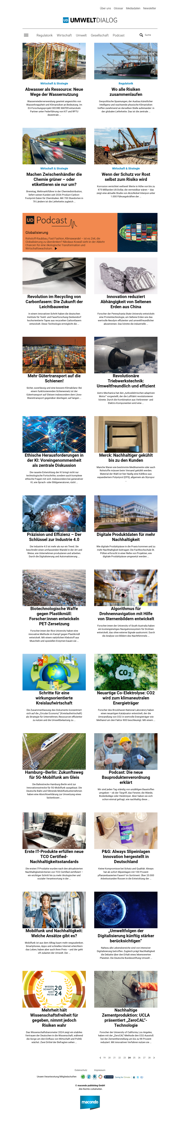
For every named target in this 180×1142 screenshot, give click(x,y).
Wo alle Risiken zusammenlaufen (126, 92)
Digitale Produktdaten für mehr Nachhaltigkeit (126, 537)
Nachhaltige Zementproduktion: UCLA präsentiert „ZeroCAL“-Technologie (126, 1018)
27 (144, 1057)
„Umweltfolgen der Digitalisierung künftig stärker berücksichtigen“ (126, 935)
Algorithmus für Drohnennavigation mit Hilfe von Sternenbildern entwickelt (126, 613)
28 (149, 1057)
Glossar (118, 8)
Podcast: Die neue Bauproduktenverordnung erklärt (126, 777)
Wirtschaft (64, 35)
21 (114, 1057)
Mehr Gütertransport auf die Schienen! (54, 378)
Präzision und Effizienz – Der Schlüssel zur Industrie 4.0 (54, 537)
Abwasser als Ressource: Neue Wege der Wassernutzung (54, 92)
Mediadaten (133, 8)
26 (139, 1057)
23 (124, 1057)
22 (119, 1057)
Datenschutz (81, 1070)
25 (134, 1057)
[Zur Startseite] (90, 20)
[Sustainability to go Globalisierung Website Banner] (90, 232)
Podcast (118, 35)
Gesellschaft (100, 35)
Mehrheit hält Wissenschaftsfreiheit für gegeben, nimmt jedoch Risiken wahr (54, 1018)
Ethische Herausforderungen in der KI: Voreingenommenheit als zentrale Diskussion (54, 460)
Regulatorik (45, 35)
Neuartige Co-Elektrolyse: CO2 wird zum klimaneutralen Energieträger (126, 697)
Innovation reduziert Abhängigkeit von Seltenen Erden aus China (126, 301)
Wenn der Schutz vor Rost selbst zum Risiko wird (126, 177)
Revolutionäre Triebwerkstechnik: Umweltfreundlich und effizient (126, 380)
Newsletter (149, 8)
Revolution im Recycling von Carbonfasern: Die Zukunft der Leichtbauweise (54, 301)
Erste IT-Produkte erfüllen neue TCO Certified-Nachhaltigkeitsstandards (54, 856)
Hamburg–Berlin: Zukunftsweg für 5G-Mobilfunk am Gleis (54, 775)
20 (109, 1057)
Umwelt (81, 35)
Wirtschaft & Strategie (54, 83)
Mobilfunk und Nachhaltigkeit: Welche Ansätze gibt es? (54, 933)
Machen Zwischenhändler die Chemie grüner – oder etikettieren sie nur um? (54, 179)
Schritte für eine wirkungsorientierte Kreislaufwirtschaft (54, 697)
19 (104, 1057)
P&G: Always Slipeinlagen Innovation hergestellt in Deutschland (126, 856)
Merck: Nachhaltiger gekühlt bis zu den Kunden (126, 458)
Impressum (99, 1070)
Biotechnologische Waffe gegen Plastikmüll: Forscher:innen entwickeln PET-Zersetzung (54, 616)
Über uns (105, 8)
